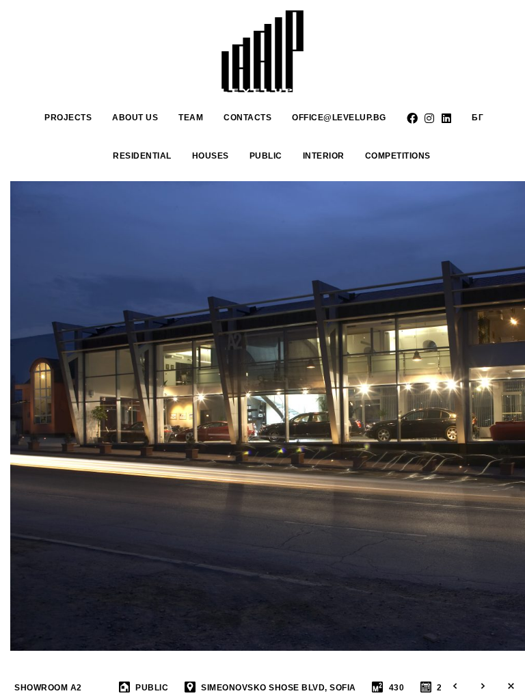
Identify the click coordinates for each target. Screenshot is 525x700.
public (266, 156)
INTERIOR (324, 156)
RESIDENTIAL (142, 156)
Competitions (398, 156)
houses (210, 156)
